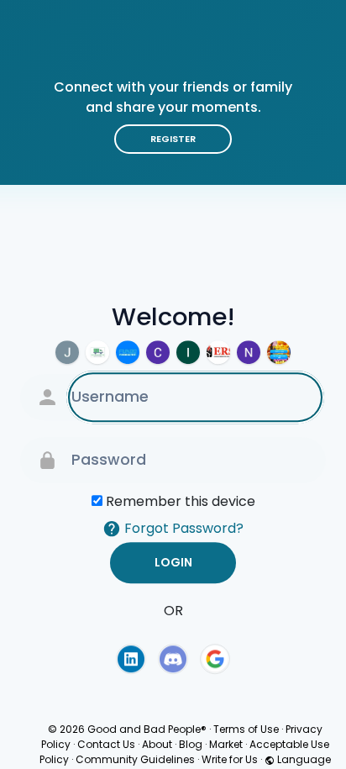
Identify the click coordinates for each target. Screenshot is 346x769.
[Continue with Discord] (173, 659)
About (157, 744)
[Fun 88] (127, 352)
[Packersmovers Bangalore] (97, 352)
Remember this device (180, 501)
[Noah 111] (248, 352)
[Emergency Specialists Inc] (218, 352)
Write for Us (230, 759)
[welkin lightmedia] (158, 352)
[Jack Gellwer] (67, 352)
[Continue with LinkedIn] (131, 659)
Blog (190, 744)
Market (226, 744)
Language (303, 759)
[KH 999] (188, 352)
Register (173, 138)
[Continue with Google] (215, 659)
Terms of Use (246, 729)
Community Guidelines (135, 759)
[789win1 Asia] (279, 352)
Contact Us (106, 744)
